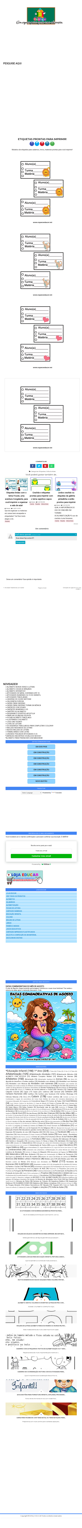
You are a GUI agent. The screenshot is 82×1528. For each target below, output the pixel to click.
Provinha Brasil (21, 1175)
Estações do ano (22, 1132)
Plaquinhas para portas (66, 1168)
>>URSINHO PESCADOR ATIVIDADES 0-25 (21, 734)
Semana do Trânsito (40, 1181)
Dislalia (25, 1125)
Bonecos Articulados (31, 1087)
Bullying (20, 1089)
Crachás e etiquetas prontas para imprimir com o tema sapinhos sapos (41, 495)
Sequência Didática (58, 1181)
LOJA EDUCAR (11, 893)
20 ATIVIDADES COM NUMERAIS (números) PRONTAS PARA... (41, 1211)
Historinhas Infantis (34, 1141)
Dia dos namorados (54, 1121)
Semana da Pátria (22, 1181)
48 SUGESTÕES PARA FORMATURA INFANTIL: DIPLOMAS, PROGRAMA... (41, 1395)
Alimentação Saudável (45, 1079)
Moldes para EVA (51, 1159)
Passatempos (57, 1166)
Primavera (28, 1171)
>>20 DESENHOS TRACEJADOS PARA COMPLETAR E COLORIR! (29, 726)
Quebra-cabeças (33, 1175)
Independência (27, 1143)
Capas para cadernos (41, 1092)
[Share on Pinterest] (45, 466)
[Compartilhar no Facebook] (32, 144)
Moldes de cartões (62, 1156)
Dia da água (32, 1109)
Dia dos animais (25, 1121)
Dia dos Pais (68, 1121)
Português (17, 1171)
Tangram (56, 1185)
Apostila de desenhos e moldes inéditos (20, 1081)
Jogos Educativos (65, 1145)
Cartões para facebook (46, 1094)
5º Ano (72, 1071)
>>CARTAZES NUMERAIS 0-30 (16, 709)
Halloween (65, 1139)
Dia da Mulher (56, 1111)
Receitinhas (44, 1175)
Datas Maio (73, 1105)
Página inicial (42, 588)
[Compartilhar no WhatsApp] (52, 144)
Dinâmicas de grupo (59, 1123)
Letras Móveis (62, 1150)
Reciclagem (57, 1175)
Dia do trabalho (12, 1121)
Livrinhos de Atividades (14, 1152)
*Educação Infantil (16, 1070)
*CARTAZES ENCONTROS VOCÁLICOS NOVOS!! (23, 736)
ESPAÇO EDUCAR (35, 1516)
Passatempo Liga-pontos (42, 1166)
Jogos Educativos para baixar (62, 1147)
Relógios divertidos (20, 1179)
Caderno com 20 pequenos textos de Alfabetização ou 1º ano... (41, 1349)
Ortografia (56, 1164)
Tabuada (46, 1185)
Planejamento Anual (24, 1168)
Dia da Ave (68, 1109)
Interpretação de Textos (38, 1145)
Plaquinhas (52, 1168)
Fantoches (9, 1134)
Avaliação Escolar (59, 1086)
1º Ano (38, 1070)
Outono (74, 1164)
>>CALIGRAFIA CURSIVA (14, 701)
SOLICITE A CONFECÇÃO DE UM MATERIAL (21, 935)
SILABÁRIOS (10, 902)
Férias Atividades (22, 1134)
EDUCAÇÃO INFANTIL (13, 914)
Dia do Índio (55, 1117)
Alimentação (29, 1079)
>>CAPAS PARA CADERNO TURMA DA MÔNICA (23, 705)
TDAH (65, 1185)
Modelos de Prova (22, 1157)
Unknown (8, 508)
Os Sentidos (66, 1164)
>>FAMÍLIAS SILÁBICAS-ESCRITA (18, 716)
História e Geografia (16, 1141)
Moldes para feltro (67, 1159)
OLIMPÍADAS (23, 1164)
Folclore (69, 1136)
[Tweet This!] (39, 466)
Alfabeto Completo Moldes (41, 1076)
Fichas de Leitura (39, 1137)
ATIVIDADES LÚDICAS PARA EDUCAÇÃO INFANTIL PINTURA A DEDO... (41, 1257)
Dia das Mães (65, 1113)
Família (73, 1132)
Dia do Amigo (42, 1115)
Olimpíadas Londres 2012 (42, 1164)
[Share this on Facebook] (32, 466)
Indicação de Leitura (42, 1143)
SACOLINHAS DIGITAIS (14, 938)
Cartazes (69, 1091)
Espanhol (71, 1130)
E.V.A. (15, 1128)
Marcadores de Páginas (58, 1152)
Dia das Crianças (48, 1113)
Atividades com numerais (42, 1083)
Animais (59, 1079)
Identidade (61, 1141)
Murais (23, 1162)
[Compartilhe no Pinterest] (42, 144)
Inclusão (16, 1143)
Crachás (32, 504)
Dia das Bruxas (32, 1113)
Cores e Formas (55, 1103)
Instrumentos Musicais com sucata (16, 1145)
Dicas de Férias (44, 1123)
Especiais (9, 1132)
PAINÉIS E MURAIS (12, 926)
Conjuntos (25, 1101)
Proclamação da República (64, 1171)
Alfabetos (11, 1078)
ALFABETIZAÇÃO (12, 905)
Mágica (35, 1152)
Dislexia (33, 1125)
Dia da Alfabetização (44, 1109)
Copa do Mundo (41, 1103)
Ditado (40, 1126)
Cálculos (60, 1089)
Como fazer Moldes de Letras (44, 1099)
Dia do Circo (19, 1117)
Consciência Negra (38, 1101)
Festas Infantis (13, 1137)
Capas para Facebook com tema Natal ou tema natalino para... (41, 1418)
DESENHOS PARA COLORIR (15, 1109)
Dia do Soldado (58, 1119)
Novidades (70, 1162)
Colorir (35, 1096)
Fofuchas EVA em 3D (55, 1137)
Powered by (36, 864)
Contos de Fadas (55, 1101)
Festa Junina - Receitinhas (67, 1134)
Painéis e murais (14, 1166)
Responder (20, 542)
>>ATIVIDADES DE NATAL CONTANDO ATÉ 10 (22, 693)
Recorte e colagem (24, 1177)
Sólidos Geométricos (32, 1185)
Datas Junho (62, 1105)
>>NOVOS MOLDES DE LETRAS (17, 730)
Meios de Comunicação (47, 1154)
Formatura (36, 1139)
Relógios (8, 1179)
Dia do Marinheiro (18, 1119)
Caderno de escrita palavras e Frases (39, 1089)
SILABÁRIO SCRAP (22, 1183)
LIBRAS (8, 923)
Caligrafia (70, 1089)
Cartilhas (31, 1094)
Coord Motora (71, 1101)
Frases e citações (51, 1139)
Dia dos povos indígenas (13, 1123)
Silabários (36, 1183)
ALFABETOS (10, 899)
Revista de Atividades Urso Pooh (49, 1179)
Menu (41, 3)
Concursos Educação (12, 1101)
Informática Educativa (59, 1143)
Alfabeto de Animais (65, 1076)
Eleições (47, 1130)
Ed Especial (33, 1128)
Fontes (9, 1139)
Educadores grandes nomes (32, 1130)
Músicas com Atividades (39, 1162)
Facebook (62, 1132)
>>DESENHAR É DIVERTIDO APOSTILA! (20, 713)
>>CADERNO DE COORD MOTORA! (18, 699)
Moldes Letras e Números (29, 1159)
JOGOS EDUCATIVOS (13, 929)
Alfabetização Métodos (65, 1074)
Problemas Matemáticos (44, 1171)
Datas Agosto (39, 1105)
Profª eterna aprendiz (23, 534)
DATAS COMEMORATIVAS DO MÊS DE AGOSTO (25, 986)
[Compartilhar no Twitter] (37, 144)
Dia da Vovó (17, 1113)
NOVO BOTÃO (41, 781)
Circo (25, 1097)
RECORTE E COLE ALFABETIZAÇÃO (45, 1177)
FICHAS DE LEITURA (13, 908)
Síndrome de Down (66, 1183)
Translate (58, 793)
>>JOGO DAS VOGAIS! (13, 722)
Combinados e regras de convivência (18, 1099)
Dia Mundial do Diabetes (30, 1123)
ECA (24, 1128)
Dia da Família (33, 1111)
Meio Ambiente (30, 1154)
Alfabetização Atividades (40, 1074)
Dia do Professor (44, 1119)
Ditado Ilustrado (52, 1125)
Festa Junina (48, 1134)
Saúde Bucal (9, 1181)
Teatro (72, 1185)
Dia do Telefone (72, 1119)
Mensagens (9, 1156)
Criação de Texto (26, 1105)
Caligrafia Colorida (12, 1092)
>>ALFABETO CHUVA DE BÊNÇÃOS (18, 689)
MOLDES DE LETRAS (13, 920)
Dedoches (62, 1107)
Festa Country (35, 1134)
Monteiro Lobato (11, 1162)
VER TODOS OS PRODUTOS (15, 896)
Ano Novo (71, 1079)
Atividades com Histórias (68, 1081)
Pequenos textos (70, 1166)
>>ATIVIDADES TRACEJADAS (16, 697)
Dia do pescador (31, 1119)
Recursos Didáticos (68, 1177)
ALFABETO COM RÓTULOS (16, 1076)
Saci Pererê (69, 1179)
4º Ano (66, 1071)
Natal (55, 1161)
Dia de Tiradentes (29, 1115)
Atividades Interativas (43, 1086)
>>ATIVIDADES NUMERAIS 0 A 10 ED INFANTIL (23, 695)
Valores (21, 1187)
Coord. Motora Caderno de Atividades (21, 1103)
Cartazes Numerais (14, 1094)
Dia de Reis (18, 1115)
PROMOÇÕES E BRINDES (61, 1173)
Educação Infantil (12, 1130)
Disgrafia (17, 1125)
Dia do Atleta (53, 1115)
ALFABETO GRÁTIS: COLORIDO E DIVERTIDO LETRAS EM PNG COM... (41, 1303)
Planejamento (10, 1168)
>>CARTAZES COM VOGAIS (15, 707)
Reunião (32, 1179)
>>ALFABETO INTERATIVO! (15, 691)
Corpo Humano (69, 1103)
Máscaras (73, 1152)
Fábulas (52, 1132)
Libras (72, 1150)
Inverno (53, 1145)
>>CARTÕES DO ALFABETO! (15, 711)
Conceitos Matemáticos (66, 1099)
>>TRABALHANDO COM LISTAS (17, 732)
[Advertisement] (41, 45)
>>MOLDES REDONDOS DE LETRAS (18, 728)
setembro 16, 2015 (36, 534)
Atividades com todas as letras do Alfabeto (20, 1086)
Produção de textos (13, 1173)
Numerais (10, 1164)
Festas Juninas (25, 1137)
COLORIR (9, 917)
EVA (44, 1132)
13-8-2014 (42, 502)
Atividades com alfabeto (46, 1081)
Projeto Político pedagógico (31, 1173)
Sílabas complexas (50, 1183)
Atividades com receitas (66, 1083)
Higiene (74, 1139)
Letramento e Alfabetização (46, 1150)
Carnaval (57, 1092)
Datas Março (13, 1107)
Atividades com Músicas (18, 1084)
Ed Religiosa (45, 1128)
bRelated (76, 523)
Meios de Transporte (66, 1154)
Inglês (71, 1143)
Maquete (43, 1152)
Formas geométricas (22, 1139)
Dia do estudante (43, 1117)
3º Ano (59, 1071)
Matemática (15, 1154)
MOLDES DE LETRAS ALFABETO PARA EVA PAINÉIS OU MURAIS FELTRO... (41, 1326)
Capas (26, 1092)
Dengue (70, 1107)
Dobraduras (65, 1125)
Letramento (30, 1150)
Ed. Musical (58, 1128)
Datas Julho (50, 1105)
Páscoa (27, 1166)
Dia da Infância (44, 1111)
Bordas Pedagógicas (48, 1088)
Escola (63, 1130)
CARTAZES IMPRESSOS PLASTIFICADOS (20, 932)
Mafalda (27, 1152)
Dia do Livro (66, 1117)
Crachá (8, 1105)
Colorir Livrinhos (53, 1097)
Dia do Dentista (30, 1117)
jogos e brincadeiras (30, 1147)
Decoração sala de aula (45, 1107)
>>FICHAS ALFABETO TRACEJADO (18, 718)
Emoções (56, 1130)
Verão (28, 1187)
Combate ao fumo (69, 1097)
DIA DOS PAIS (41, 747)
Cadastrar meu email (41, 856)
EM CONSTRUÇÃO (41, 752)
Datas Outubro (27, 1107)
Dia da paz (67, 1111)
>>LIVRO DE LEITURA (13, 724)
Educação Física (70, 1128)
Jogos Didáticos (13, 1147)
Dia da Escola (22, 1111)
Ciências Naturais (12, 1097)
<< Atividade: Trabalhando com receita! (13, 587)
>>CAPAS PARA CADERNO (15, 703)
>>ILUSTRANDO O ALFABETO (16, 720)
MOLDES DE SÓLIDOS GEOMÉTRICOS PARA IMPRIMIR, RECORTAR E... (41, 1234)
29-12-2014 (18, 508)
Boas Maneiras (17, 1087)
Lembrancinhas (14, 1149)
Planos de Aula (39, 1169)
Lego (75, 1147)
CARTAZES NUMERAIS (14, 911)
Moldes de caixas (47, 1156)
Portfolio (8, 1171)
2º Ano (51, 1071)
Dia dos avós (39, 1121)
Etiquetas (42, 471)
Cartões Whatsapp (66, 1094)
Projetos (44, 1173)
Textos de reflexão (11, 1187)
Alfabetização (14, 1073)
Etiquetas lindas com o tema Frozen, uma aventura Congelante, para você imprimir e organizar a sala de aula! (16, 499)
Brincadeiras (62, 1087)
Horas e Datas (48, 1141)
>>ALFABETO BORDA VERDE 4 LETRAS (20, 687)
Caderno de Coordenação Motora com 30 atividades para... (41, 1372)
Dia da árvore (57, 1109)
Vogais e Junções (40, 1187)
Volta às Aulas (51, 471)
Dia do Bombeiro (66, 1115)
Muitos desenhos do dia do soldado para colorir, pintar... (41, 1280)
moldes (34, 1157)
